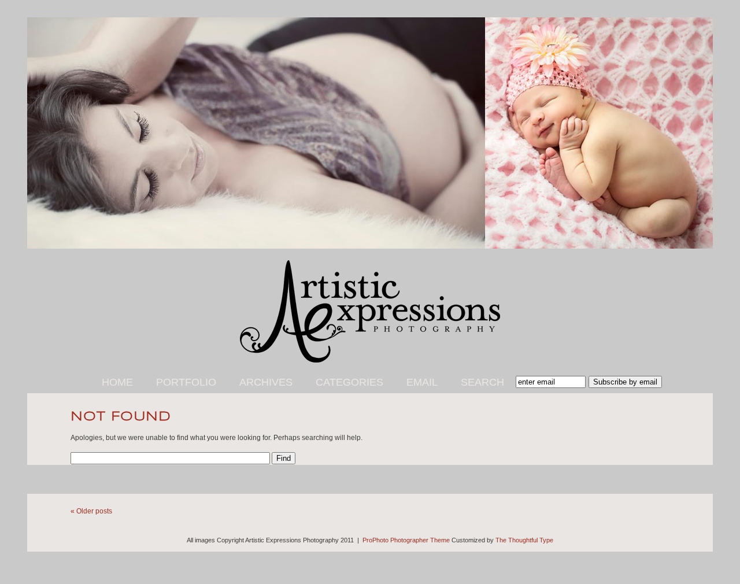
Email (422, 382)
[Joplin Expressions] (370, 360)
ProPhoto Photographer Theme (406, 540)
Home (117, 382)
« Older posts (91, 511)
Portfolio (186, 382)
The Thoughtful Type (524, 540)
